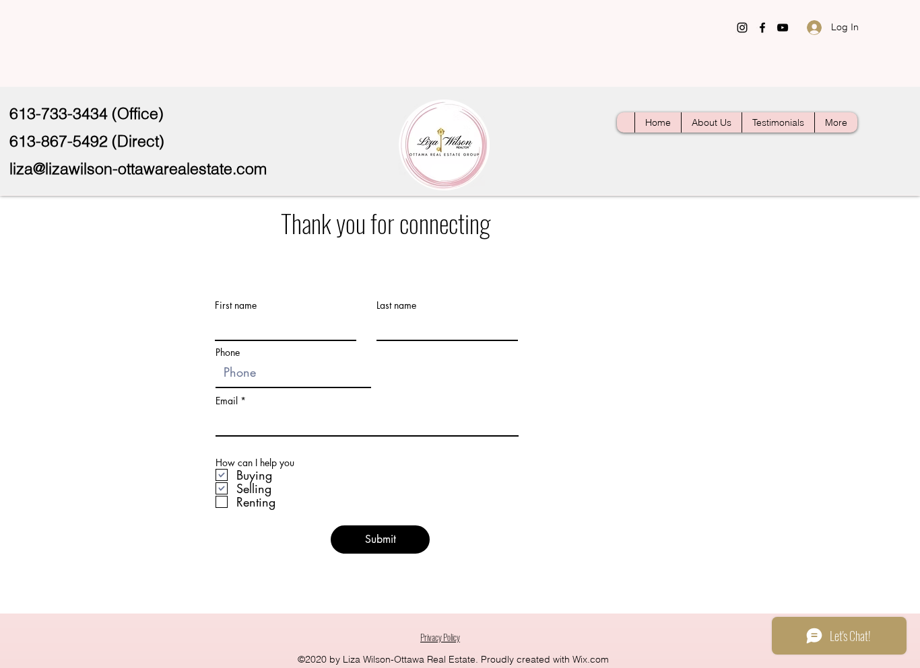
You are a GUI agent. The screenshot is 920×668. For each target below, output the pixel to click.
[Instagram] (742, 27)
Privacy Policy (440, 637)
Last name (396, 305)
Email (227, 401)
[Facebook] (762, 27)
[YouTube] (782, 27)
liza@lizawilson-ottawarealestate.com (138, 168)
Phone (228, 352)
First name (236, 305)
